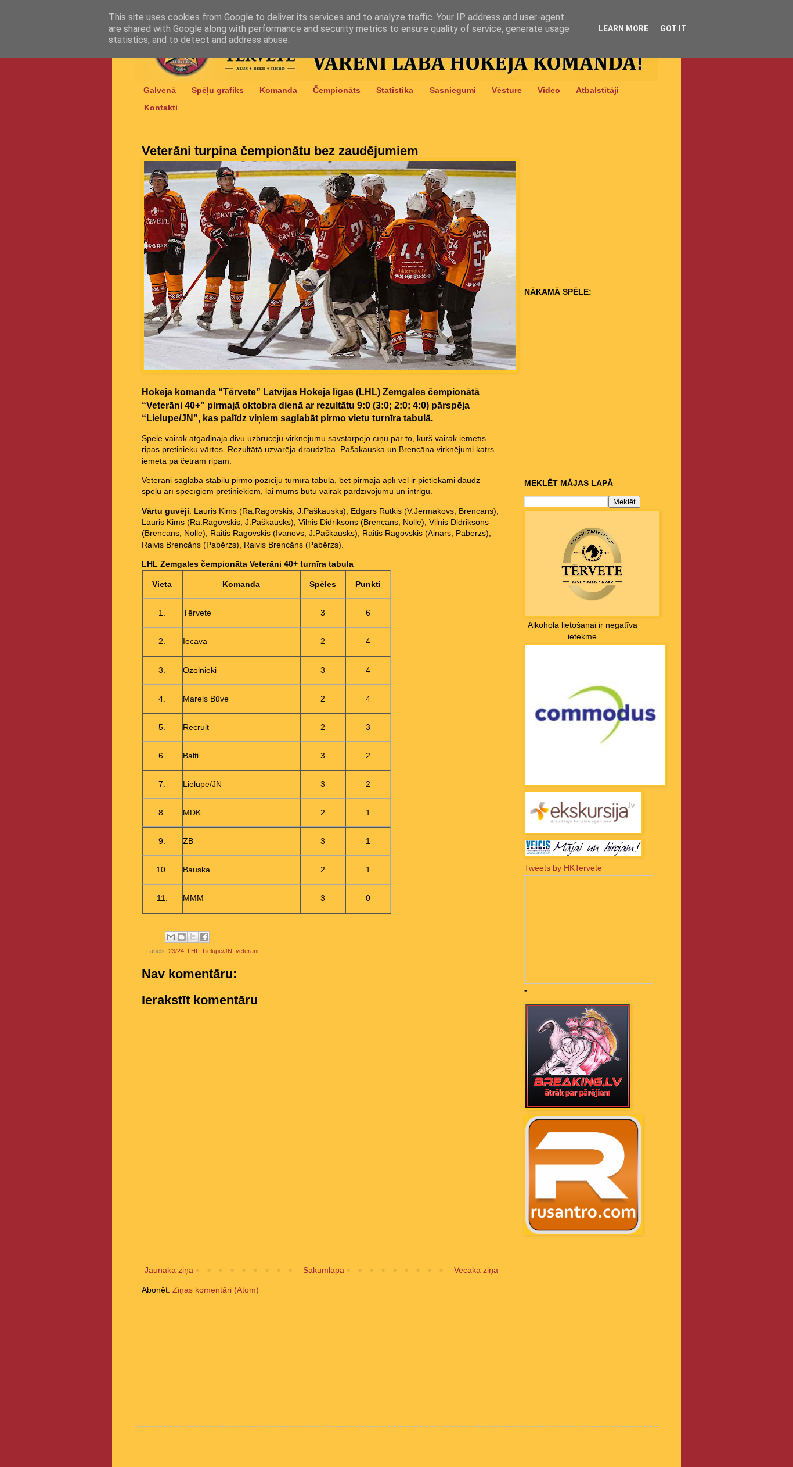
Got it (673, 28)
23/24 (176, 950)
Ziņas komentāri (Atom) (215, 1289)
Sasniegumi (453, 90)
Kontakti (161, 107)
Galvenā (159, 90)
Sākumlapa (323, 1270)
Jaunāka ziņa (169, 1270)
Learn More (623, 28)
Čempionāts (337, 90)
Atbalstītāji (597, 90)
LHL (193, 950)
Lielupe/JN (217, 950)
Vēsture (507, 90)
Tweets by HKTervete (563, 867)
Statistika (394, 90)
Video (549, 90)
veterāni (247, 950)
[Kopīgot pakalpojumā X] (193, 937)
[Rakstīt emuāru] (182, 937)
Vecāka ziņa (476, 1270)
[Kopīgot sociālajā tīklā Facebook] (204, 937)
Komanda (278, 90)
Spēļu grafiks (218, 90)
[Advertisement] (596, 209)
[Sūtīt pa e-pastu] (170, 937)
